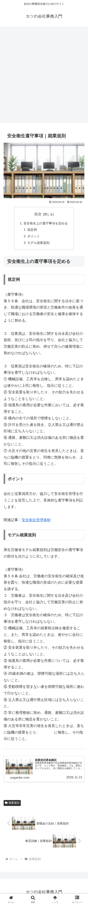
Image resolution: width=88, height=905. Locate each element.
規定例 (32, 229)
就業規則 (14, 802)
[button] (79, 675)
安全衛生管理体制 (36, 520)
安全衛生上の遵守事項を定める (45, 223)
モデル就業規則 (38, 243)
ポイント (33, 236)
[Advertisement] (44, 76)
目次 (38, 214)
